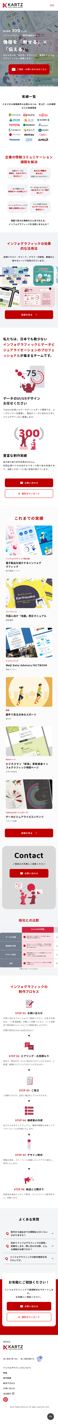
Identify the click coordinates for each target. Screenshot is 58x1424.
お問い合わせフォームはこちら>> (18, 1030)
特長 (5, 1372)
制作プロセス (9, 1383)
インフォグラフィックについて (17, 1367)
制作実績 (7, 1378)
